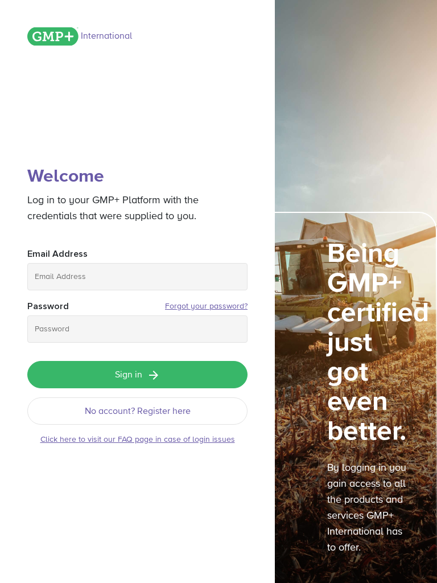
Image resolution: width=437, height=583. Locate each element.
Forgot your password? (206, 306)
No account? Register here (138, 411)
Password (48, 306)
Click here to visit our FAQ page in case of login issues (137, 440)
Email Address (57, 254)
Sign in (128, 375)
